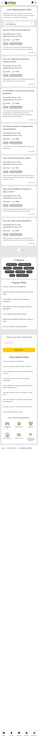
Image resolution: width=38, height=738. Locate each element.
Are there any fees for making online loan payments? (18, 128)
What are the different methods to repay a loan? (17, 190)
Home (3, 448)
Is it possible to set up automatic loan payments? (18, 92)
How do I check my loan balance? (16, 30)
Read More (31, 52)
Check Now (19, 350)
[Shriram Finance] (10, 3)
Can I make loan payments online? (17, 158)
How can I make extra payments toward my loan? (16, 60)
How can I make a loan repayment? (17, 221)
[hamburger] (3, 3)
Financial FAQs (11, 448)
